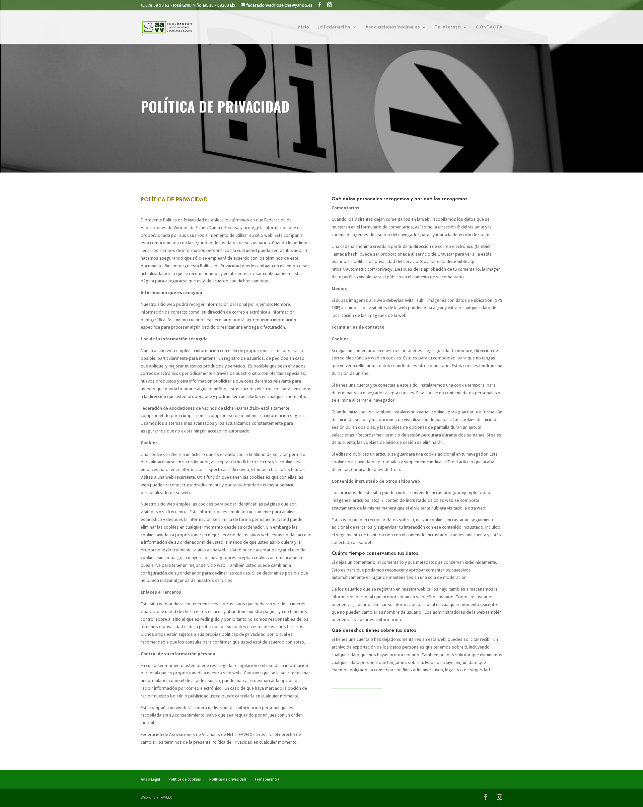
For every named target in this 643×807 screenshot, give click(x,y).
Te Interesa (448, 27)
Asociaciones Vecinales (392, 27)
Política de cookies (184, 779)
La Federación (333, 27)
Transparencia (267, 779)
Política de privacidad (227, 779)
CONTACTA (489, 27)
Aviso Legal (150, 779)
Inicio (302, 27)
